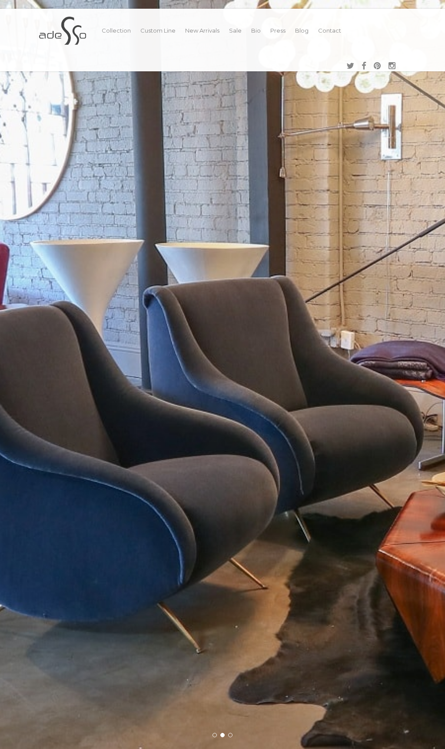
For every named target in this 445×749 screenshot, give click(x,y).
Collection (116, 30)
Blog (302, 30)
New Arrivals (202, 30)
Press (278, 30)
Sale (235, 30)
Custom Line (158, 30)
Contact (329, 30)
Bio (256, 30)
